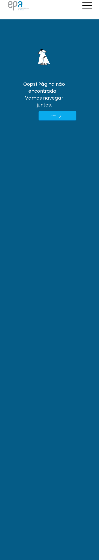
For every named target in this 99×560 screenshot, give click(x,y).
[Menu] (87, 5)
